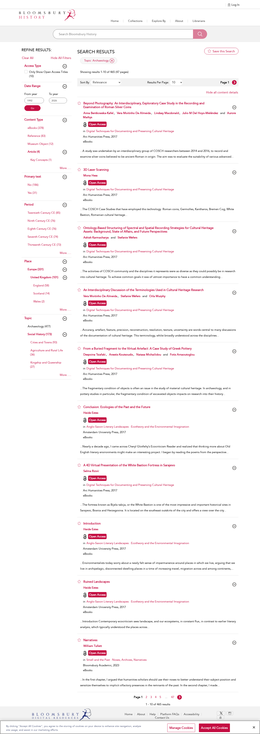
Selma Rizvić (91, 471)
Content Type (33, 119)
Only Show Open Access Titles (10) (48, 74)
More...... (65, 168)
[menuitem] (46, 130)
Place (28, 261)
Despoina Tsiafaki (94, 354)
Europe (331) (36, 269)
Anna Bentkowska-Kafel (98, 113)
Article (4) (34, 151)
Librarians (199, 21)
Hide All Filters (61, 58)
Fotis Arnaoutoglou (182, 354)
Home (115, 21)
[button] (158, 21)
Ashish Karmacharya (96, 237)
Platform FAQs (169, 714)
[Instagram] (230, 713)
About (179, 21)
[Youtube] (220, 717)
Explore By (159, 21)
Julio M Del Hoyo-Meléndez (200, 113)
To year (53, 94)
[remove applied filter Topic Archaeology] (112, 60)
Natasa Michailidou (148, 354)
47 (172, 697)
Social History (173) (40, 334)
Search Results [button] (96, 51)
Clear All (27, 58)
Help (153, 714)
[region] (130, 727)
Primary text (32, 176)
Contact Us (162, 717)
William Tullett (92, 646)
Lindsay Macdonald (166, 113)
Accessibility (191, 714)
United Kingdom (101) (44, 277)
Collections (135, 21)
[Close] (254, 727)
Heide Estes (90, 412)
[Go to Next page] (234, 82)
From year (30, 94)
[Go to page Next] (179, 697)
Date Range (32, 86)
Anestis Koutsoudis (121, 354)
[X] (221, 713)
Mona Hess (90, 175)
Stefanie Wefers (127, 237)
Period (28, 204)
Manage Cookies (181, 728)
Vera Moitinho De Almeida (134, 113)
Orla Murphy (157, 296)
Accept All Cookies (214, 728)
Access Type (32, 66)
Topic (28, 318)
